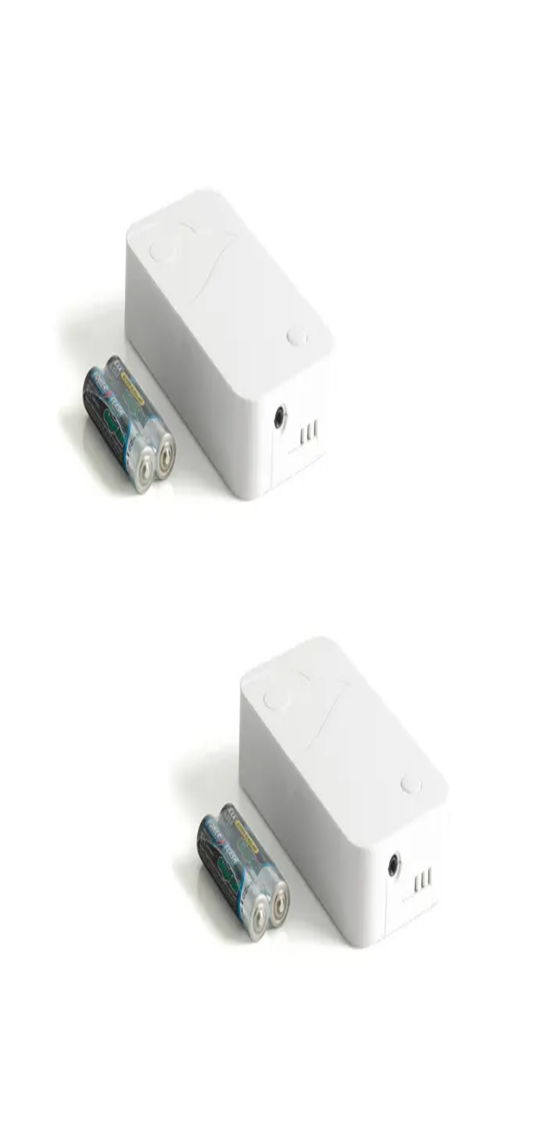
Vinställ (16, 1073)
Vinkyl (16, 1070)
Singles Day (18, 1100)
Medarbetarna (19, 1092)
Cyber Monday (19, 1102)
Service (16, 1085)
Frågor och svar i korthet (24, 1080)
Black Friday (18, 1097)
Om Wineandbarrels (21, 1089)
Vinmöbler (17, 1075)
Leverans (17, 1082)
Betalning (17, 1087)
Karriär (16, 1094)
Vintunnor (17, 1078)
